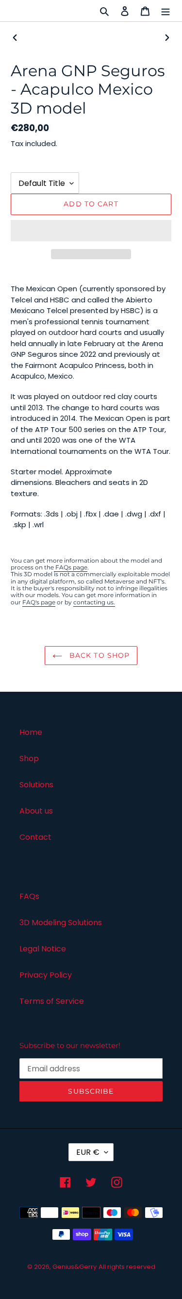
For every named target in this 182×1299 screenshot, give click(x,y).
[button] (91, 230)
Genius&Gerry (74, 1266)
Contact (35, 837)
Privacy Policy (45, 975)
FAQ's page (38, 602)
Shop (29, 758)
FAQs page (70, 567)
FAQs (29, 896)
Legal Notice (42, 948)
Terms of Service (51, 1001)
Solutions (36, 784)
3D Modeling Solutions (60, 922)
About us (36, 810)
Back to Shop (98, 655)
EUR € (87, 1152)
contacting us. (94, 602)
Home (30, 732)
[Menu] (165, 10)
